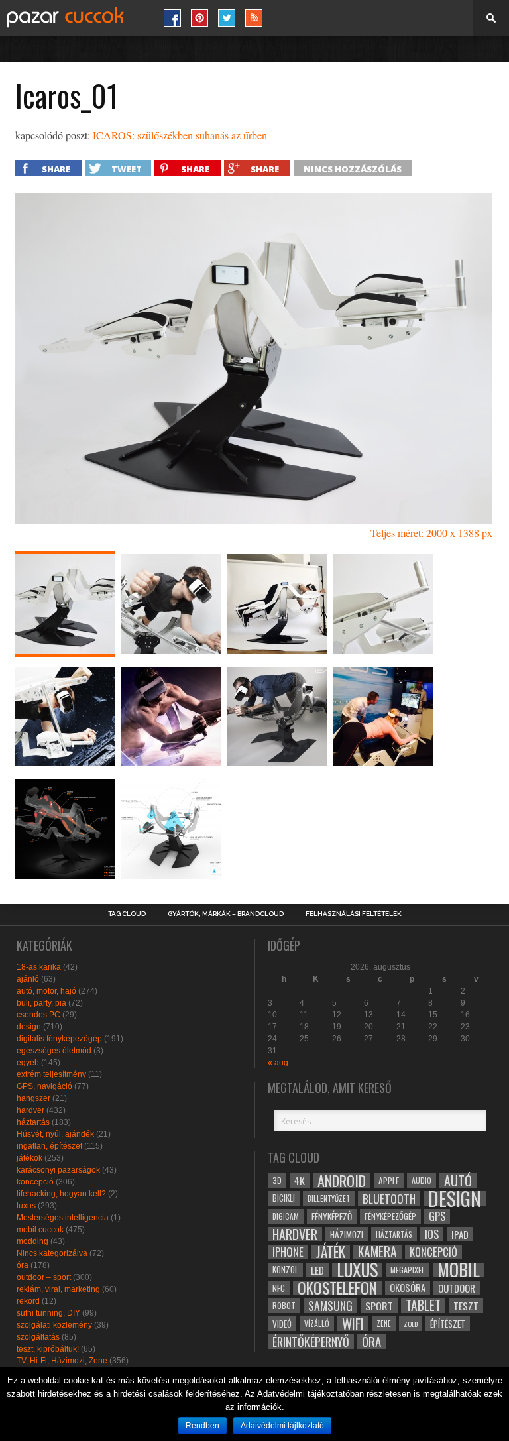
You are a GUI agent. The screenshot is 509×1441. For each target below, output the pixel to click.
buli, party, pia (41, 1003)
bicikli (283, 1198)
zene (383, 1323)
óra (22, 1265)
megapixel (407, 1269)
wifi (353, 1323)
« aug (278, 1062)
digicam (285, 1216)
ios (432, 1234)
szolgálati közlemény (54, 1325)
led (317, 1270)
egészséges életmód (54, 1050)
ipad (460, 1234)
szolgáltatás (38, 1337)
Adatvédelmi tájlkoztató (282, 1425)
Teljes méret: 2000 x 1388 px (431, 533)
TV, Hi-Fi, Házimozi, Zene (62, 1360)
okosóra (407, 1288)
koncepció (35, 1181)
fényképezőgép (390, 1216)
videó (282, 1323)
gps (437, 1216)
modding (32, 1241)
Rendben (202, 1425)
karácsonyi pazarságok (58, 1170)
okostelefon (337, 1288)
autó (458, 1180)
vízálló (316, 1323)
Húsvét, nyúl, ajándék (55, 1134)
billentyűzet (329, 1198)
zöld (411, 1323)
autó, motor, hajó (46, 991)
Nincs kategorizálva (52, 1253)
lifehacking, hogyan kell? (61, 1193)
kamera (377, 1252)
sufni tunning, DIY (48, 1313)
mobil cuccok (40, 1229)
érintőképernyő (310, 1341)
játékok (29, 1158)
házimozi (346, 1234)
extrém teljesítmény (51, 1074)
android (341, 1180)
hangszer (33, 1098)
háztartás (33, 1122)
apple (388, 1180)
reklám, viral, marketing (58, 1289)
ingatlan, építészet (49, 1146)
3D (277, 1180)
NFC (278, 1288)
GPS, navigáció (44, 1086)
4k (299, 1180)
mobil (458, 1270)
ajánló (28, 979)
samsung (330, 1305)
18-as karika (39, 967)
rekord (28, 1301)
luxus (26, 1205)
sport (379, 1305)
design (29, 1026)
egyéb (28, 1062)
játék (330, 1252)
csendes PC (38, 1014)
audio (421, 1180)
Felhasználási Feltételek (354, 914)
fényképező (331, 1216)
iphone (288, 1252)
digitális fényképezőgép (59, 1038)
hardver (30, 1110)
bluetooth (389, 1198)
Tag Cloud (127, 914)
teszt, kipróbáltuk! (48, 1349)
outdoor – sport (44, 1277)
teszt (466, 1305)
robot (284, 1305)
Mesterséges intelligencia (63, 1217)
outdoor (456, 1288)
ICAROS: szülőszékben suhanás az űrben (180, 135)
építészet (447, 1323)
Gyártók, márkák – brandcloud (226, 914)
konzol (285, 1269)
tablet (423, 1305)
